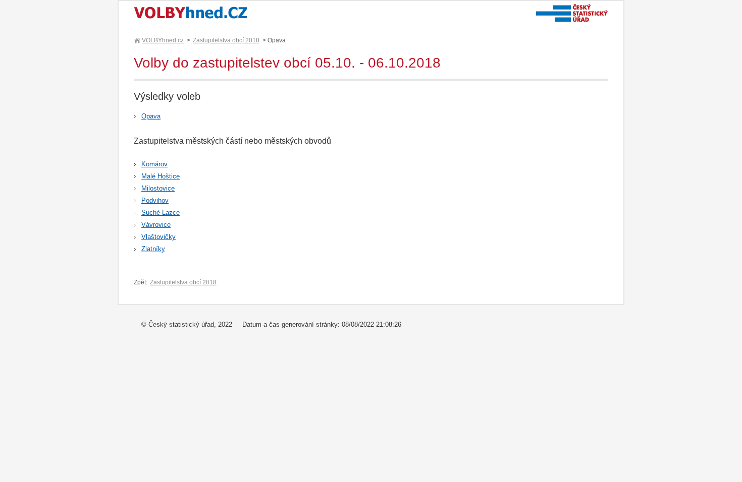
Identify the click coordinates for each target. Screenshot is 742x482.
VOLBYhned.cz (163, 40)
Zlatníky (153, 249)
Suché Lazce (160, 212)
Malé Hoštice (160, 176)
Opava (151, 116)
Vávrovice (156, 224)
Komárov (154, 164)
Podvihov (155, 200)
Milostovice (158, 188)
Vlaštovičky (158, 236)
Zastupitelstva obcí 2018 (226, 40)
